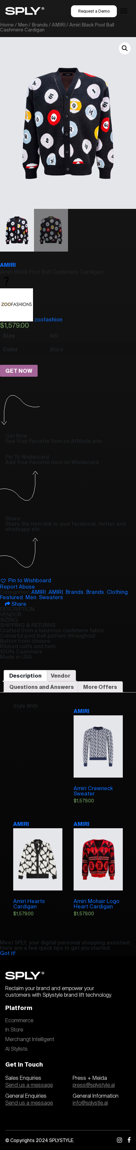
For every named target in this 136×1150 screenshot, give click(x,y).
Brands (40, 24)
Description (25, 676)
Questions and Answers (41, 687)
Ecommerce (19, 1020)
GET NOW (18, 371)
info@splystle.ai (90, 1103)
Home (7, 24)
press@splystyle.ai (94, 1085)
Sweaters (51, 597)
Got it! (8, 953)
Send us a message (29, 1085)
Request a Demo (94, 11)
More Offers (100, 687)
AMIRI (58, 24)
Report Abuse (17, 587)
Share (18, 604)
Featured (11, 597)
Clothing (117, 592)
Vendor (60, 676)
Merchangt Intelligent (29, 1039)
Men (23, 24)
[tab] (25, 675)
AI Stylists (16, 1049)
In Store (14, 1030)
